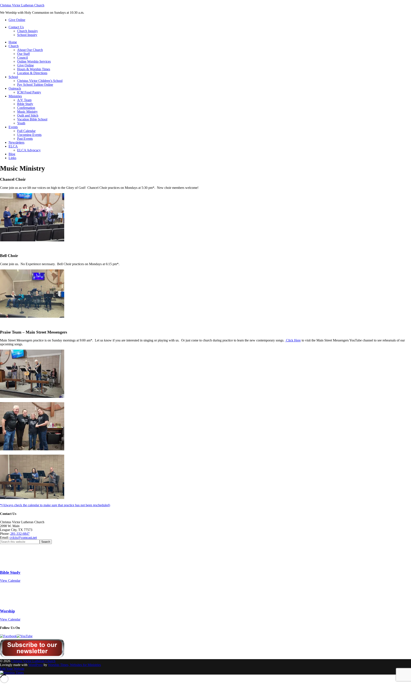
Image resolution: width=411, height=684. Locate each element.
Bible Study (10, 572)
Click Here (293, 340)
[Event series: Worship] (14, 602)
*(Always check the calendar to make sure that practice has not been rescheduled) (55, 505)
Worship (7, 611)
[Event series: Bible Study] (14, 564)
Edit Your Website (12, 668)
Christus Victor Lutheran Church (22, 5)
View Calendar (10, 580)
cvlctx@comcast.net (23, 537)
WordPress (35, 665)
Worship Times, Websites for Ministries (74, 665)
